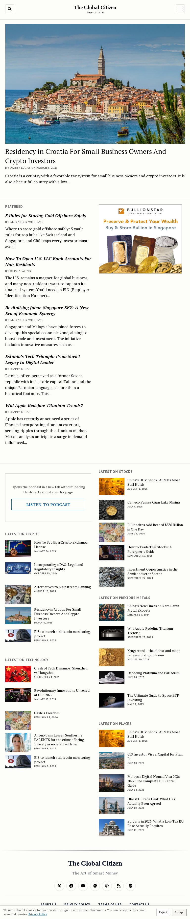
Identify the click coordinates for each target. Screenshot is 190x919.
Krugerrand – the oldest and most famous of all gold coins (153, 652)
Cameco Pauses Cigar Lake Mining (153, 502)
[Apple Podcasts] (107, 886)
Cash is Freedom (47, 713)
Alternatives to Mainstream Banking (62, 587)
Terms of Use (109, 905)
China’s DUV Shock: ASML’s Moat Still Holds (153, 482)
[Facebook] (71, 886)
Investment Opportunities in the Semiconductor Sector (152, 571)
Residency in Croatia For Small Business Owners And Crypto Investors (57, 613)
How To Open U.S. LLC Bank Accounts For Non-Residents (48, 261)
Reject (163, 912)
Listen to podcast (48, 504)
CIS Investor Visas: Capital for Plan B (155, 756)
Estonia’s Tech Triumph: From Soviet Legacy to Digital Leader (42, 359)
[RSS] (119, 886)
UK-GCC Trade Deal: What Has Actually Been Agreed (151, 801)
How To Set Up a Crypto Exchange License (61, 544)
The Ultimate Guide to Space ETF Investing (153, 697)
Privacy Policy (77, 905)
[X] (59, 886)
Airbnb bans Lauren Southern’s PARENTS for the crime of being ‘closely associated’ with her (59, 739)
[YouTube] (83, 886)
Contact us (139, 905)
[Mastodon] (95, 886)
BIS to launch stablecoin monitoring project (62, 633)
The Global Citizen (95, 7)
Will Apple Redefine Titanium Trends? (44, 405)
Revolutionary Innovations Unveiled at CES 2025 (62, 692)
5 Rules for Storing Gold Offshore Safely (45, 215)
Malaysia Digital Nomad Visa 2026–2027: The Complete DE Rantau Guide (154, 781)
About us (48, 905)
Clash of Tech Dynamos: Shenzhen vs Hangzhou (61, 670)
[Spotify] (131, 886)
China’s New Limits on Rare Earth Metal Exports (153, 608)
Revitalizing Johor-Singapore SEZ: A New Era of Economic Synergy (47, 310)
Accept (179, 912)
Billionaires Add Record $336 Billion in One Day (155, 527)
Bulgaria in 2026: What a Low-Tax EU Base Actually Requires (155, 823)
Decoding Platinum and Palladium (153, 673)
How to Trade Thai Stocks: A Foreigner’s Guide (149, 549)
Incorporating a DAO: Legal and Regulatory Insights (58, 566)
